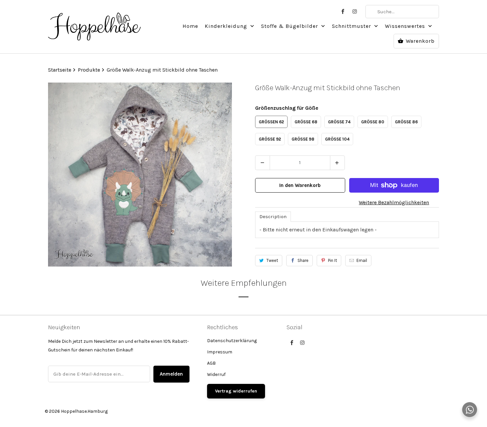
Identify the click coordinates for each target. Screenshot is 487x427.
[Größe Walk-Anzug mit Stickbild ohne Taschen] (140, 175)
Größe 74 (339, 121)
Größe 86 (406, 121)
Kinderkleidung (227, 26)
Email (361, 260)
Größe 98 (303, 139)
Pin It (332, 260)
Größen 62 (271, 121)
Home (190, 26)
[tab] (273, 217)
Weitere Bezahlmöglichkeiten (394, 202)
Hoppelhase (74, 411)
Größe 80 (372, 121)
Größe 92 (270, 139)
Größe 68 (306, 121)
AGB (211, 363)
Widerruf (216, 374)
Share (303, 260)
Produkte (89, 70)
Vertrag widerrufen (236, 391)
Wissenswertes (406, 26)
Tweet (272, 260)
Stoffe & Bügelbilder (290, 26)
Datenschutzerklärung (232, 340)
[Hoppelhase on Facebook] (343, 11)
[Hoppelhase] (94, 22)
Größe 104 (337, 139)
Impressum (219, 352)
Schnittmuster (352, 26)
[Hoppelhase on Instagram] (355, 11)
